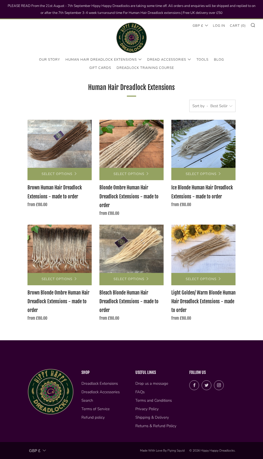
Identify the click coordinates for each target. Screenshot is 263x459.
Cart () (238, 25)
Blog (219, 59)
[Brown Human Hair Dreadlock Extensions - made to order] (59, 144)
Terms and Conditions (153, 400)
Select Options (57, 174)
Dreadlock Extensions (99, 383)
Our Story (49, 59)
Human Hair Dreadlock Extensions (101, 59)
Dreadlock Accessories (100, 391)
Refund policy (93, 417)
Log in (219, 25)
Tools (202, 59)
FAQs (140, 391)
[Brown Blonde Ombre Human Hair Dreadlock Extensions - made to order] (59, 249)
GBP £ (198, 25)
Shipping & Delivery (152, 417)
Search (87, 400)
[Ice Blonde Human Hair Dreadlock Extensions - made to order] (203, 144)
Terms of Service (95, 408)
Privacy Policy (147, 408)
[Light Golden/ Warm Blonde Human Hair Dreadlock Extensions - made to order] (203, 249)
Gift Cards (100, 68)
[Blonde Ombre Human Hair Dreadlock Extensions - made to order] (131, 144)
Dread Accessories (166, 59)
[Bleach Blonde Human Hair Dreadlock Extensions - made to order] (131, 249)
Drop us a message (151, 383)
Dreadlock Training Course (145, 68)
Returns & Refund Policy (155, 425)
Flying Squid (176, 450)
